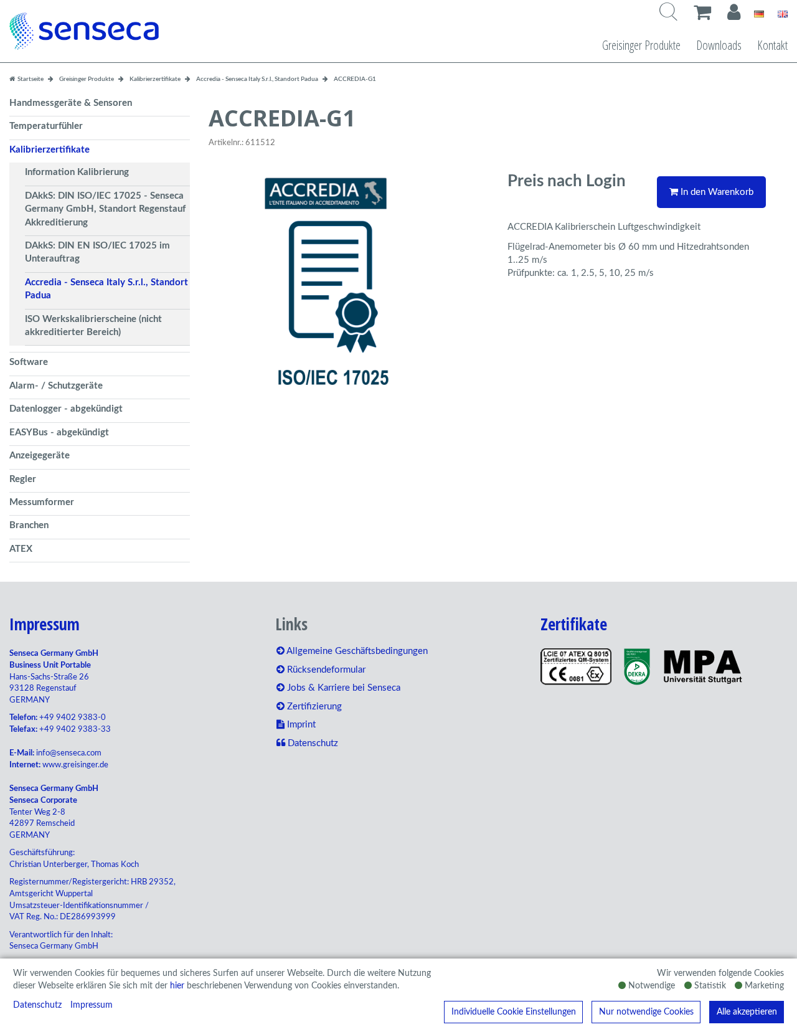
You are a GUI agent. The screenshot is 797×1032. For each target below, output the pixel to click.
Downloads (719, 45)
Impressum (91, 1005)
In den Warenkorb (715, 192)
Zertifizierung (313, 706)
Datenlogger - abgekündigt (66, 409)
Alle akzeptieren (747, 1012)
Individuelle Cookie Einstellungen (513, 1012)
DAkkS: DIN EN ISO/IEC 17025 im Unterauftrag (97, 252)
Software (28, 362)
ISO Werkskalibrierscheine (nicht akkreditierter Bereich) (93, 326)
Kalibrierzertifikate (49, 149)
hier (177, 986)
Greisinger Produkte (641, 45)
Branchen (29, 525)
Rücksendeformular (325, 670)
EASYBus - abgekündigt (59, 432)
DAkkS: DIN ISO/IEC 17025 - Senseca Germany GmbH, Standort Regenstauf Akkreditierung (105, 209)
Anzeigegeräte (39, 455)
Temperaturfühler (46, 126)
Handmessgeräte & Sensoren (70, 103)
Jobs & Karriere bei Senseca (342, 688)
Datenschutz (37, 1005)
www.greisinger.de (75, 765)
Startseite (30, 79)
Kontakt (772, 45)
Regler (22, 479)
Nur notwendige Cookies (646, 1012)
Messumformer (41, 502)
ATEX (20, 549)
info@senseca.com (68, 753)
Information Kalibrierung (77, 172)
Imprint (300, 724)
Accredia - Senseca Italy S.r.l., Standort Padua (106, 289)
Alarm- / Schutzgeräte (56, 386)
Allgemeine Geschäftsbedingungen (356, 651)
